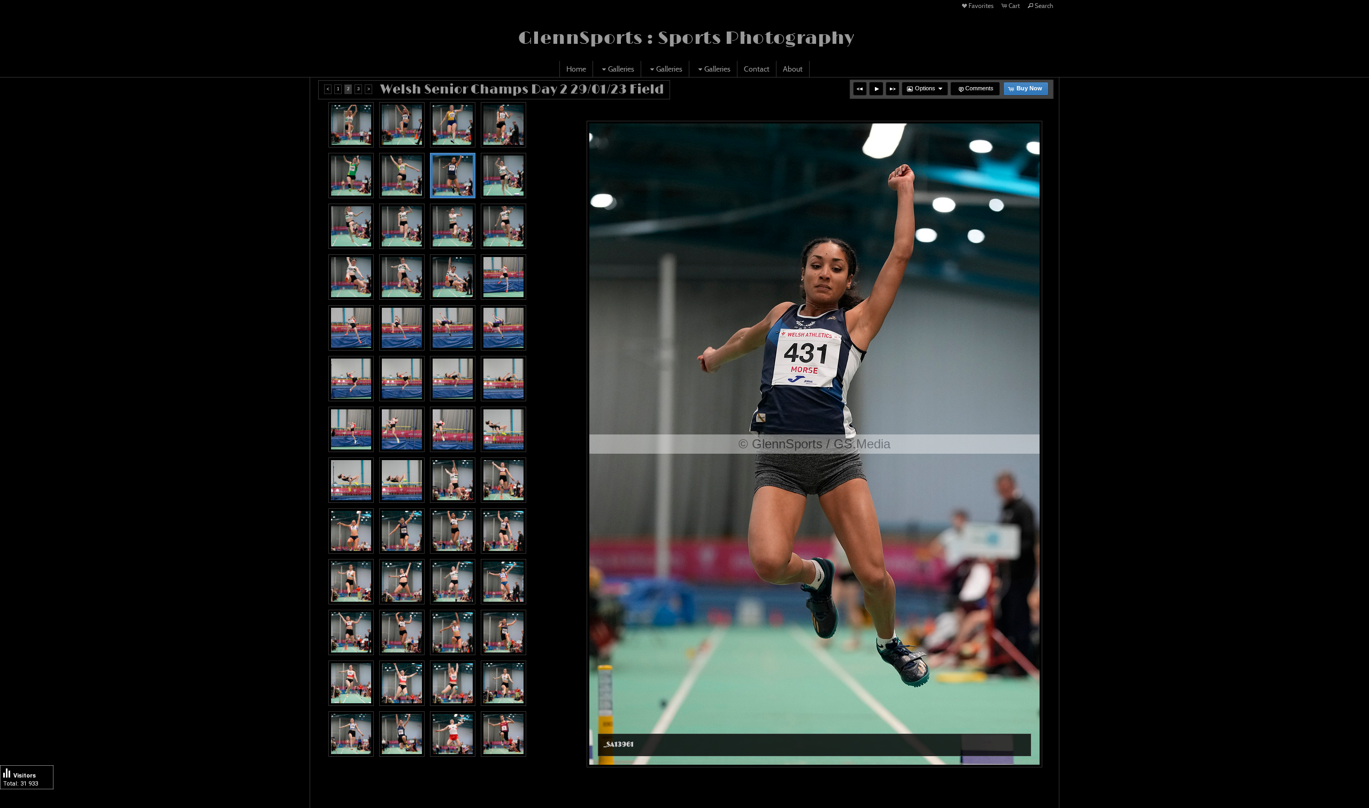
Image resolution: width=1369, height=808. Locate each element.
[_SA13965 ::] (453, 226)
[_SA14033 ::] (402, 683)
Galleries (621, 69)
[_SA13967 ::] (503, 226)
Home (576, 69)
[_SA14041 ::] (351, 734)
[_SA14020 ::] (503, 582)
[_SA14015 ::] (351, 531)
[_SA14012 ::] (453, 480)
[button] (860, 89)
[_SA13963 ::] (503, 176)
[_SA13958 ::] (351, 176)
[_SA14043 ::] (453, 734)
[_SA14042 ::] (402, 734)
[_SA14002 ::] (453, 429)
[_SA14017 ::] (503, 531)
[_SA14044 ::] (503, 734)
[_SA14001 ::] (402, 429)
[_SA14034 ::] (453, 683)
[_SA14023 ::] (402, 632)
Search (1044, 6)
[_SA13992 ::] (453, 328)
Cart (1014, 6)
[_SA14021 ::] (453, 582)
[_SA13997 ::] (453, 379)
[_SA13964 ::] (351, 226)
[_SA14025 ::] (503, 632)
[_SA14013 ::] (503, 480)
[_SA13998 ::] (503, 379)
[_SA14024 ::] (453, 632)
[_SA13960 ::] (402, 176)
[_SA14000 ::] (351, 429)
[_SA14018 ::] (351, 582)
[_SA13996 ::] (402, 379)
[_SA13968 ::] (402, 277)
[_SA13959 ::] (453, 125)
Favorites (981, 6)
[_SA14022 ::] (351, 632)
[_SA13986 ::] (402, 328)
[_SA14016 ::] (402, 531)
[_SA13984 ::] (503, 277)
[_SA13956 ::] (402, 125)
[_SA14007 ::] (351, 480)
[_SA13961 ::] (453, 176)
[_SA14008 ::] (402, 480)
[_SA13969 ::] (351, 277)
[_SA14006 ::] (503, 429)
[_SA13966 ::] (402, 226)
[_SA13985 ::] (351, 328)
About (793, 69)
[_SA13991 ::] (503, 328)
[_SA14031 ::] (351, 683)
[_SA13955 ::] (351, 125)
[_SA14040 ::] (503, 683)
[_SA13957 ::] (503, 125)
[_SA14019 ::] (402, 582)
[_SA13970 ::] (453, 277)
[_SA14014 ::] (453, 531)
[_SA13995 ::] (351, 379)
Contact (757, 69)
